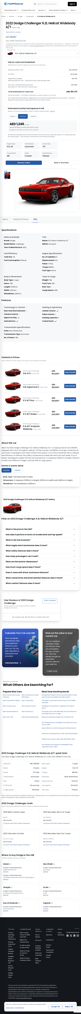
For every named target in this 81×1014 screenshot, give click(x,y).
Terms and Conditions (49, 951)
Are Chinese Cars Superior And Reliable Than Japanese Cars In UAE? (57, 746)
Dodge (20, 16)
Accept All (55, 1006)
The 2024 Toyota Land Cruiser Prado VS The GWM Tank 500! (58, 701)
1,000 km (12, 116)
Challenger (30, 16)
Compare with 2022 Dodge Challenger (16, 823)
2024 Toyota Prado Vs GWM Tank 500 (25, 935)
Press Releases (61, 934)
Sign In (72, 4)
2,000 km (23, 116)
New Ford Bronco (27, 711)
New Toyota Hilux (27, 700)
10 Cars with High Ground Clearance (12, 936)
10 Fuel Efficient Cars (11, 968)
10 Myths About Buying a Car (11, 959)
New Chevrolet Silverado (30, 717)
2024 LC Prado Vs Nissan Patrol (25, 959)
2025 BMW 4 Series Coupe (14, 812)
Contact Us (50, 940)
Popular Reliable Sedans (38, 948)
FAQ (35, 219)
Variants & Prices (20, 219)
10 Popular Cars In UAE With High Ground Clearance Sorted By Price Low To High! (59, 712)
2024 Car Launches (38, 954)
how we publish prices (37, 46)
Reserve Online (24, 163)
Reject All (69, 1006)
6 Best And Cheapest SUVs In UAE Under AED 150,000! (60, 734)
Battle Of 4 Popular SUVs (24, 941)
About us (49, 935)
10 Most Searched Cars (11, 944)
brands (11, 16)
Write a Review (50, 600)
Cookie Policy (48, 956)
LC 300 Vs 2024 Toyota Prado (25, 946)
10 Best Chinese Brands (11, 951)
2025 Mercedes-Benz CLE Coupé (56, 812)
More (72, 10)
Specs (5, 219)
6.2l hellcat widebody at (46, 16)
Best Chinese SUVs (38, 961)
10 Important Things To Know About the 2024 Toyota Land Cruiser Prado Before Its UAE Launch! (59, 696)
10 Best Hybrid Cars (10, 975)
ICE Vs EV (38, 940)
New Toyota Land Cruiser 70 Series (11, 696)
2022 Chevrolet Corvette (13, 833)
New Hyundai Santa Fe (10, 711)
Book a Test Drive (61, 163)
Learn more (10, 1008)
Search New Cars (10, 10)
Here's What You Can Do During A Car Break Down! (59, 728)
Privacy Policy (48, 946)
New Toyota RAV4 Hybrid (11, 700)
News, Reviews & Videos (57, 10)
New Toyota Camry (9, 706)
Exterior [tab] (6, 470)
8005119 (5, 872)
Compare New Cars (28, 10)
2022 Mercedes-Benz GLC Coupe (56, 833)
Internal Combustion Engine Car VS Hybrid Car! (58, 717)
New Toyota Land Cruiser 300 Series (30, 696)
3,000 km (33, 116)
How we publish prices (24, 998)
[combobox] (43, 53)
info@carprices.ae (72, 932)
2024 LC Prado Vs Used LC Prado (25, 953)
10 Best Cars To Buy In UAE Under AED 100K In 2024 (58, 739)
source (52, 111)
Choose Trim (11, 50)
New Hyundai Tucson (29, 706)
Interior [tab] (18, 470)
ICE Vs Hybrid (37, 936)
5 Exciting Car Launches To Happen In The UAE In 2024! (58, 707)
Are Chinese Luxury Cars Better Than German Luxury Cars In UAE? (59, 724)
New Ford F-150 (8, 717)
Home (3, 16)
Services (41, 10)
